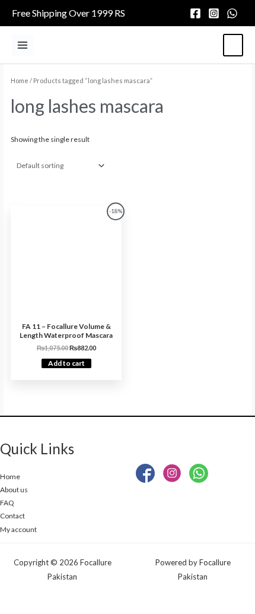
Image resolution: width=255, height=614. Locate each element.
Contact (12, 515)
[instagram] (215, 13)
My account (18, 529)
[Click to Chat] (198, 475)
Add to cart (66, 363)
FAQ (7, 502)
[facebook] (197, 13)
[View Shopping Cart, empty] (233, 45)
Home (19, 80)
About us (14, 489)
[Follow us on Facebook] (145, 475)
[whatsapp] (234, 13)
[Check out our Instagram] (171, 475)
